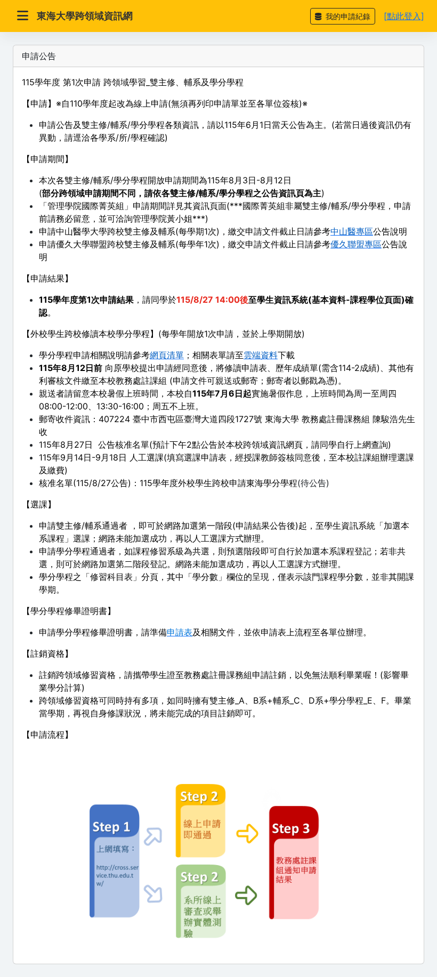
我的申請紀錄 (346, 16)
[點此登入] (404, 16)
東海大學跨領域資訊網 (85, 15)
